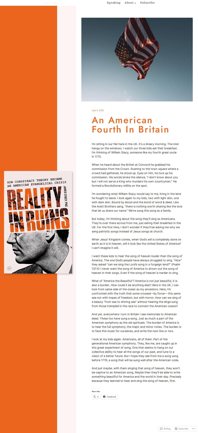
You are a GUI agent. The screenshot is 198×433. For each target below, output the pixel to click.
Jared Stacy (49, 3)
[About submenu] (135, 3)
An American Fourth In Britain (131, 124)
